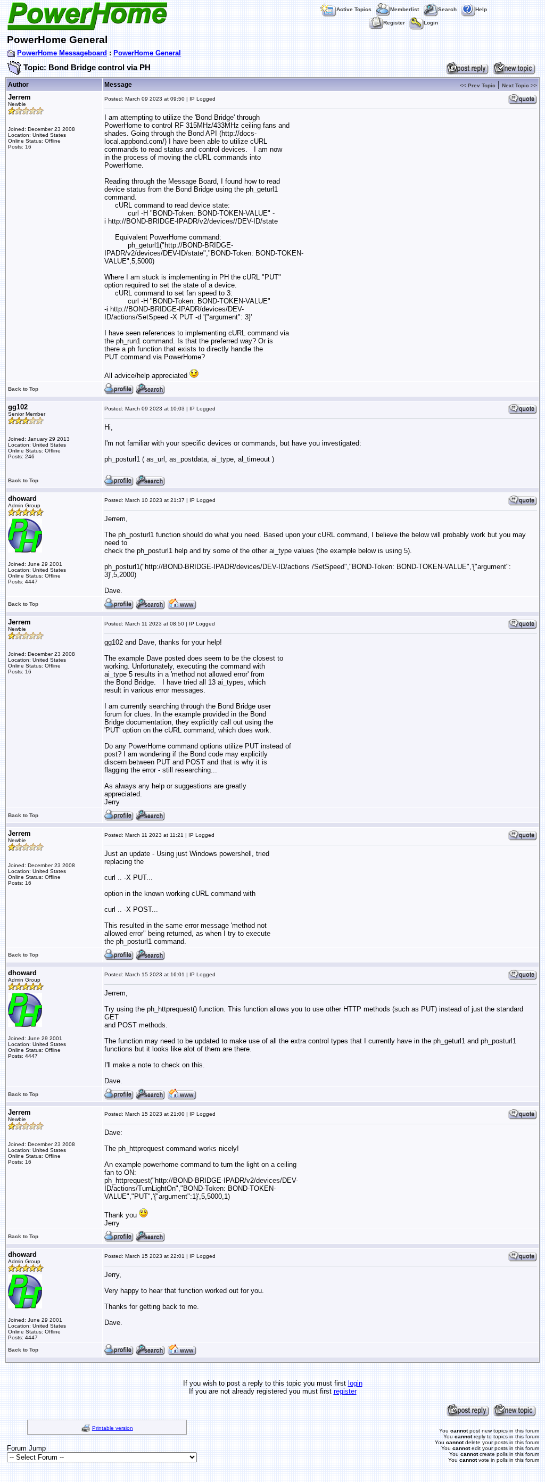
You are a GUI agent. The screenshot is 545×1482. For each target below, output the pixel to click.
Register (394, 23)
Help (481, 9)
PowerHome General (147, 53)
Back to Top (23, 389)
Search (447, 9)
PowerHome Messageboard (62, 53)
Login (431, 23)
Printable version (112, 1428)
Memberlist (404, 9)
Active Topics (353, 9)
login (355, 1383)
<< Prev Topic (478, 85)
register (345, 1391)
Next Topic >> (519, 85)
